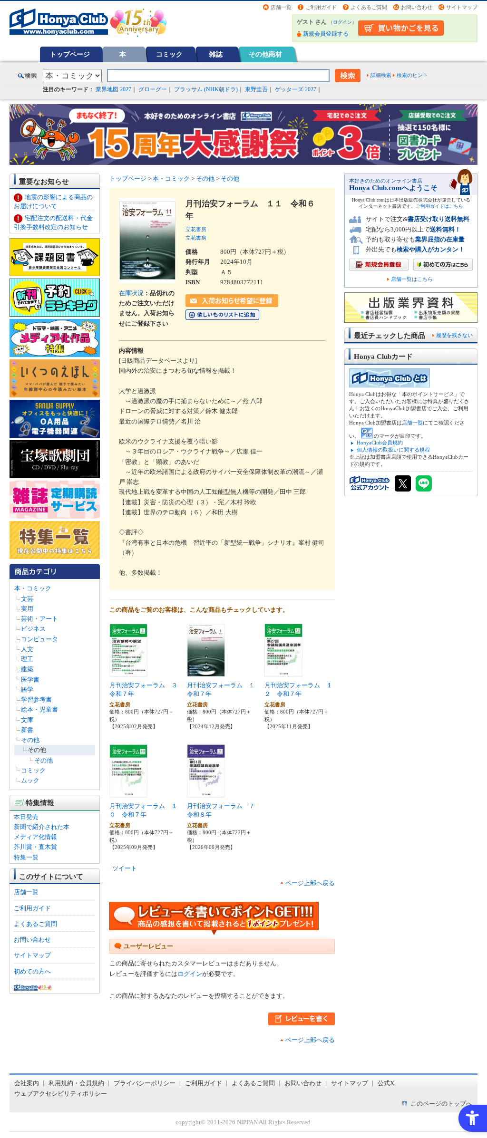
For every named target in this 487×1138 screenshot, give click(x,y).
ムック (30, 780)
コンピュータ (39, 639)
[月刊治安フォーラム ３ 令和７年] (128, 673)
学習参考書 (36, 699)
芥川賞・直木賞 (35, 846)
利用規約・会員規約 (76, 1083)
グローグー (152, 89)
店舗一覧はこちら (412, 279)
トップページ (70, 54)
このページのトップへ (441, 1103)
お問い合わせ (416, 7)
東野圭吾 (256, 89)
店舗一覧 (281, 7)
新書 (27, 729)
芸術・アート (39, 618)
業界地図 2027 (113, 89)
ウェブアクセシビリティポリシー (60, 1093)
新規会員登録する (326, 33)
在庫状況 (131, 293)
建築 (27, 669)
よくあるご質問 (369, 7)
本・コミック (32, 588)
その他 (30, 739)
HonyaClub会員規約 (380, 442)
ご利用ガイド (321, 7)
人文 (27, 649)
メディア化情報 (35, 836)
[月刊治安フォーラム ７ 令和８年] (206, 794)
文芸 (27, 598)
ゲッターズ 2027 (295, 89)
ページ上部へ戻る (310, 883)
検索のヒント (412, 75)
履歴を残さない (454, 335)
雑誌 (216, 54)
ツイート (124, 868)
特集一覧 (26, 857)
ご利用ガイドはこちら (439, 206)
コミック (169, 54)
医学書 (30, 679)
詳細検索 (380, 75)
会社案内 (26, 1083)
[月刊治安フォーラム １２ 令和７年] (283, 673)
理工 (27, 659)
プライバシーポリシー (144, 1083)
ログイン (342, 22)
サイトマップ (461, 7)
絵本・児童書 (39, 709)
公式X (386, 1083)
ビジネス (33, 628)
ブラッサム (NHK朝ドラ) (206, 89)
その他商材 (265, 54)
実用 (27, 608)
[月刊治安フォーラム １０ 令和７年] (128, 794)
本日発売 (26, 816)
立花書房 (195, 229)
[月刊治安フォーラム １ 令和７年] (206, 673)
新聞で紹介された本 (41, 826)
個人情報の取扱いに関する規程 (393, 450)
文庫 (27, 719)
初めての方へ (32, 971)
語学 (27, 689)
